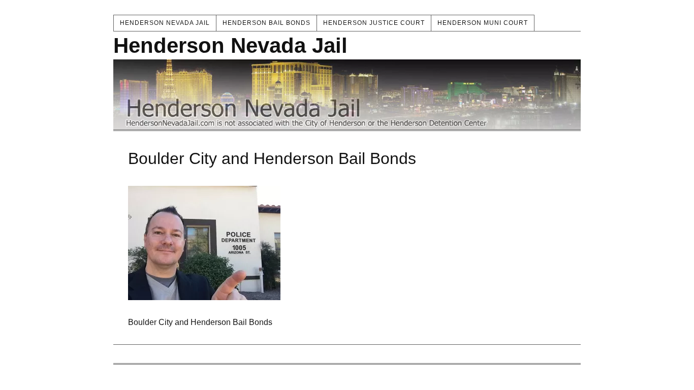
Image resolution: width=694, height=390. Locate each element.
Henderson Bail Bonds (266, 22)
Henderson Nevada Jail (165, 22)
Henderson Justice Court (374, 22)
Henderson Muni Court (482, 22)
